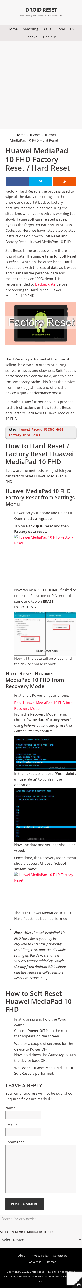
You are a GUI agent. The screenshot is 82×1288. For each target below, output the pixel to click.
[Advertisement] (41, 84)
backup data (45, 284)
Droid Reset (41, 9)
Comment (15, 1142)
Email (11, 1125)
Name (11, 1108)
